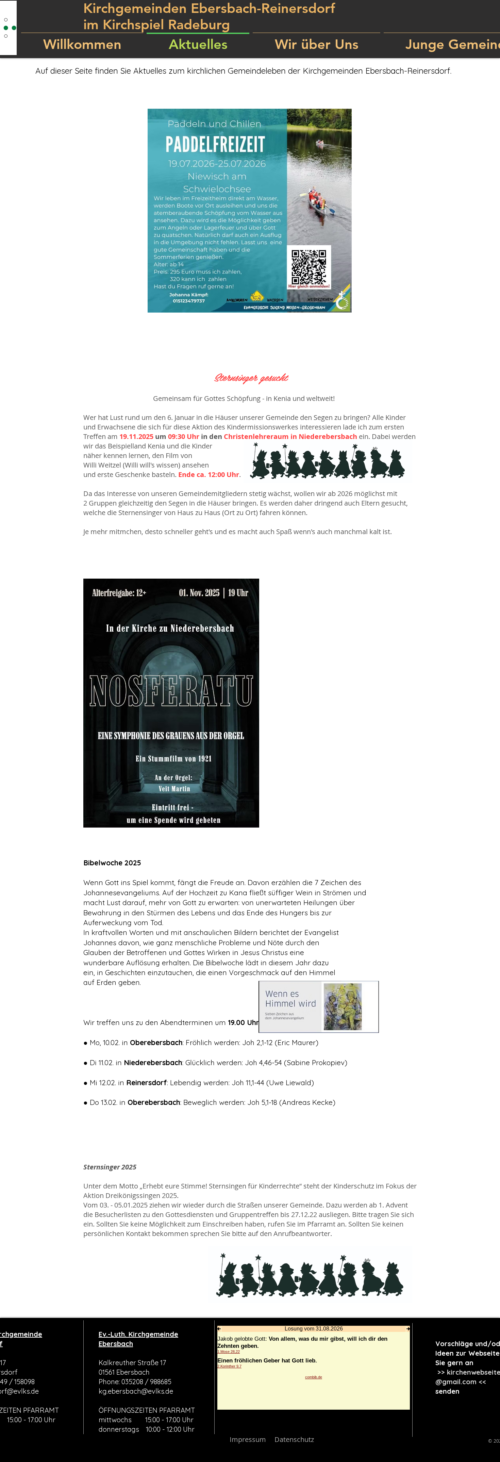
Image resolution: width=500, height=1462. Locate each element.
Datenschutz (294, 1439)
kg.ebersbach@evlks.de (136, 1391)
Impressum (248, 1439)
